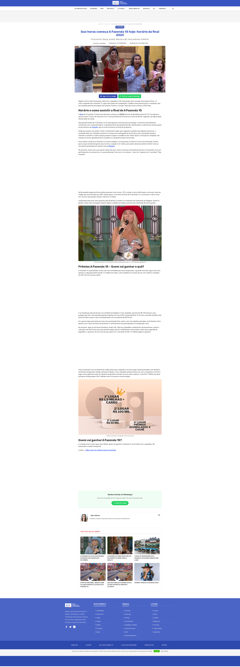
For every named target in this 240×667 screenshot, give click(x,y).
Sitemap (164, 645)
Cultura (98, 618)
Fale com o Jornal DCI (106, 645)
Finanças (162, 8)
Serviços (146, 8)
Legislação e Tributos (131, 625)
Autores (88, 645)
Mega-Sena (157, 621)
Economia (93, 8)
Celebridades (100, 610)
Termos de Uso (149, 645)
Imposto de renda (130, 628)
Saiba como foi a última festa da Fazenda (100, 450)
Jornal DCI (100, 24)
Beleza (98, 632)
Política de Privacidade (129, 645)
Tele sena (156, 625)
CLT (154, 8)
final (81, 114)
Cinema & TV (100, 614)
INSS (101, 8)
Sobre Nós (74, 645)
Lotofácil (156, 618)
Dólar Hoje (128, 614)
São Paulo (110, 8)
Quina (155, 614)
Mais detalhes (164, 651)
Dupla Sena (157, 632)
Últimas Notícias (80, 8)
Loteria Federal (158, 628)
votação (95, 127)
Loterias (121, 8)
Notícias (98, 625)
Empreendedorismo (130, 635)
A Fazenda (107, 24)
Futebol (98, 621)
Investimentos (134, 8)
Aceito (156, 651)
